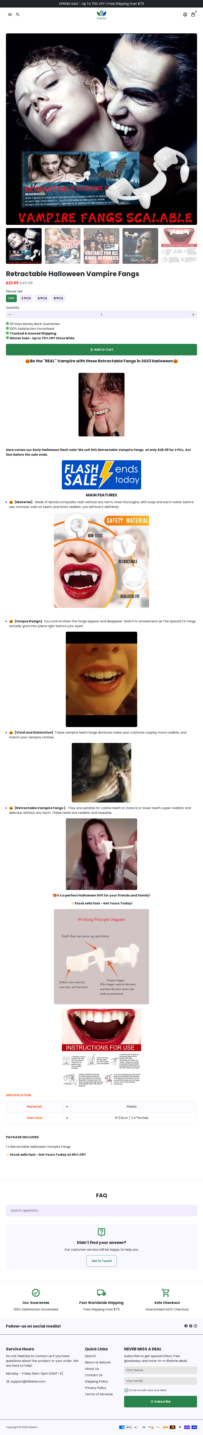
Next (191, 129)
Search (90, 1356)
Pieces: (14, 291)
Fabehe (32, 1427)
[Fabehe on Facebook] (186, 1326)
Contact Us (93, 1375)
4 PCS (42, 298)
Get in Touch (101, 1261)
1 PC (11, 298)
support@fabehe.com (25, 1381)
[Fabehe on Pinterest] (190, 1326)
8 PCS (58, 298)
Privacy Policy (95, 1388)
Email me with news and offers (148, 1390)
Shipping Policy (96, 1381)
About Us (92, 1368)
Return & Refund (97, 1362)
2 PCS (26, 298)
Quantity (12, 307)
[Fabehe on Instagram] (195, 1326)
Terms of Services (99, 1394)
